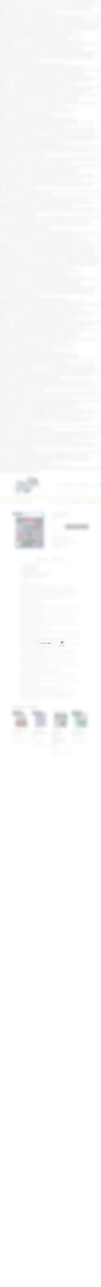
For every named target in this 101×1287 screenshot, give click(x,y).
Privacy (60, 645)
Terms (63, 645)
